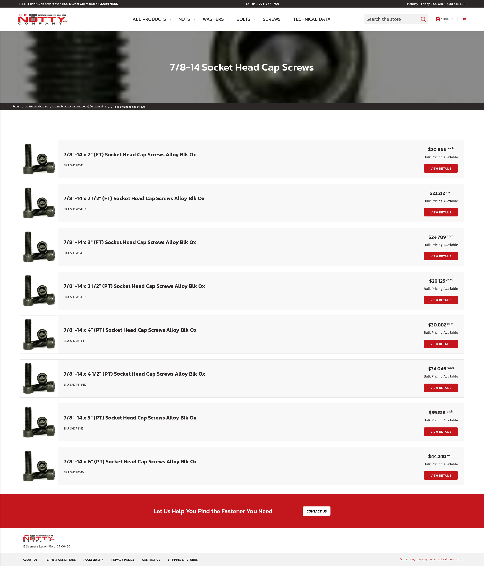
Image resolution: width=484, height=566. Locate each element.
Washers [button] (213, 19)
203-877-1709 (269, 4)
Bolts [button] (243, 19)
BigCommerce (452, 559)
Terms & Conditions (60, 559)
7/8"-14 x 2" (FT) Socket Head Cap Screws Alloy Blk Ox (130, 154)
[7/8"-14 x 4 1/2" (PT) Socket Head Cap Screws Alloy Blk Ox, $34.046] (39, 378)
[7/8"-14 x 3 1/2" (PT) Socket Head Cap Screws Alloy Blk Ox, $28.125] (39, 291)
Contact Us (316, 511)
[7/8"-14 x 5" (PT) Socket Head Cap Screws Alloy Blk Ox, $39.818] (39, 422)
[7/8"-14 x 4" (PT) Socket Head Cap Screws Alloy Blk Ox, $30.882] (39, 335)
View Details (440, 168)
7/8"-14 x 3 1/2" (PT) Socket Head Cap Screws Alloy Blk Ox (134, 286)
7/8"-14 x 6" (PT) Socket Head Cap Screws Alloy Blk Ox (130, 461)
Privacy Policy (122, 559)
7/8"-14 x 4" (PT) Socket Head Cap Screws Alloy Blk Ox (130, 330)
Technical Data (312, 19)
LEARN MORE (108, 4)
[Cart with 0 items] (464, 19)
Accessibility (93, 559)
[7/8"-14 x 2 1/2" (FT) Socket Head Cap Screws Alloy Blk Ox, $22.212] (39, 203)
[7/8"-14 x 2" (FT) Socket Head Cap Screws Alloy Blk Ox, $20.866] (39, 159)
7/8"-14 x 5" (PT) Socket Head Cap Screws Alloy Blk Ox (130, 418)
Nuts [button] (184, 19)
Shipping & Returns (183, 559)
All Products (149, 19)
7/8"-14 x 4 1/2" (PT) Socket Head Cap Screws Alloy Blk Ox (134, 374)
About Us (30, 559)
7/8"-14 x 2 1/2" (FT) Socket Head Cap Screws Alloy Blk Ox (134, 198)
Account (446, 19)
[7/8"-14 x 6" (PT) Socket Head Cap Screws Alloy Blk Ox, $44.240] (39, 466)
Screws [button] (272, 19)
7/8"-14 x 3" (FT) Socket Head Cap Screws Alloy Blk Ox (130, 242)
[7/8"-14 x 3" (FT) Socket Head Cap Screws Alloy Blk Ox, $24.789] (39, 247)
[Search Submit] (423, 19)
